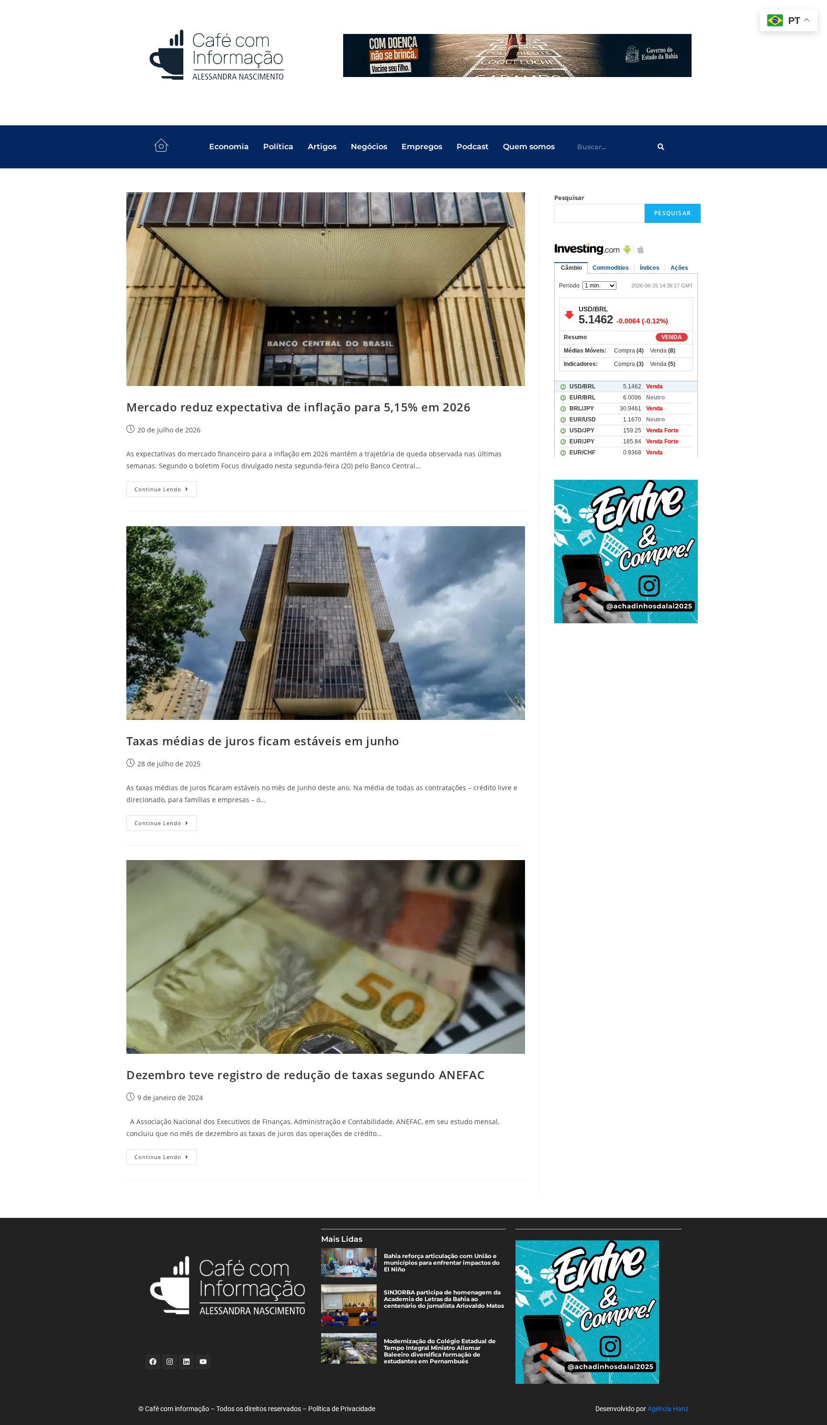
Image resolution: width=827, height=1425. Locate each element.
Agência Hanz (668, 1409)
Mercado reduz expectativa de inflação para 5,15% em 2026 (298, 407)
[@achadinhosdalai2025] (627, 551)
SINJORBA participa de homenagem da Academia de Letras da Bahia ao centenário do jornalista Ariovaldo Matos (444, 1299)
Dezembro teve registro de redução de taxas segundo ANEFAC (305, 1075)
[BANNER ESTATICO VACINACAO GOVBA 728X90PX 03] (517, 55)
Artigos (322, 146)
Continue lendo (165, 487)
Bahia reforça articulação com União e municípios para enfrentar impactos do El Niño (442, 1263)
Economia (229, 146)
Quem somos (529, 146)
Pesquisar (569, 197)
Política (278, 146)
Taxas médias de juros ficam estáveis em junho (263, 741)
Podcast (473, 146)
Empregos (422, 146)
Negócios (369, 146)
